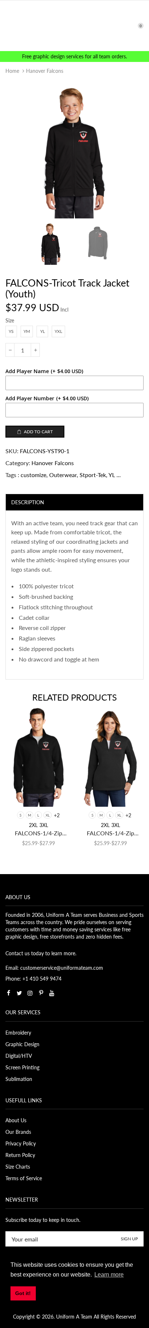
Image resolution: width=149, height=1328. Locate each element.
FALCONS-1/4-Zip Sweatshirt (38, 833)
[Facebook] (8, 993)
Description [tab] (27, 502)
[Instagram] (30, 993)
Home (12, 71)
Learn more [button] (109, 1274)
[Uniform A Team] (74, 25)
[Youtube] (52, 993)
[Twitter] (19, 993)
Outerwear (63, 474)
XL (48, 815)
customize (33, 474)
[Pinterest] (41, 993)
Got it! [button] (23, 1293)
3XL (43, 825)
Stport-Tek (93, 474)
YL (111, 474)
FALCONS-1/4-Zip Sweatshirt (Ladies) (110, 833)
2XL (33, 825)
